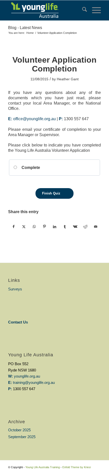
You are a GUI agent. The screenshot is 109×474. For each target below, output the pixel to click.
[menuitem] (82, 10)
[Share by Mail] (95, 226)
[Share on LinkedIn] (55, 226)
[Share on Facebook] (13, 226)
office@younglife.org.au (34, 119)
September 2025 (21, 437)
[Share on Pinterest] (44, 226)
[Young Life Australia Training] (45, 10)
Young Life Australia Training (42, 467)
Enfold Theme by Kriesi (76, 467)
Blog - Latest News (25, 28)
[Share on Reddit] (85, 226)
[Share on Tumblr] (65, 226)
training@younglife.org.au (34, 382)
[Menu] (94, 10)
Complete (30, 167)
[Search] (82, 10)
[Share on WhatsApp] (34, 226)
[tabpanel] (54, 113)
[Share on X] (24, 226)
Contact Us (18, 322)
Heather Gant (68, 79)
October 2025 (19, 430)
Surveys (15, 289)
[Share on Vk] (75, 226)
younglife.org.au (27, 376)
